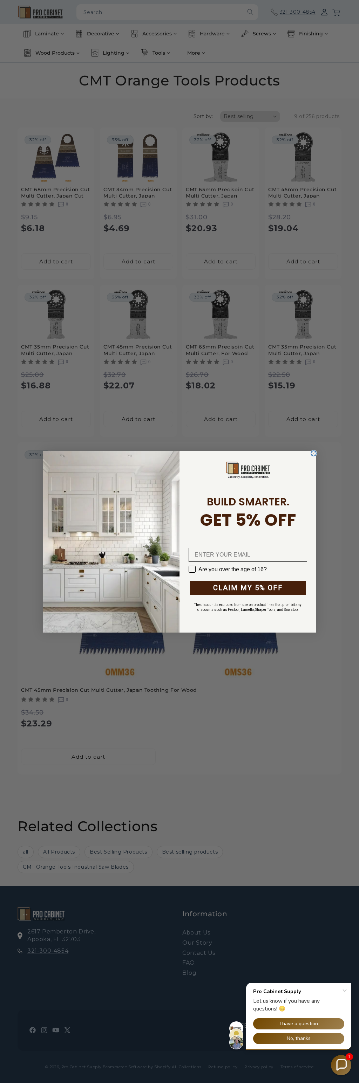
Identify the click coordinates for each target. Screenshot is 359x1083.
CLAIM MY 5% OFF (248, 588)
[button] (341, 1065)
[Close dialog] (313, 453)
